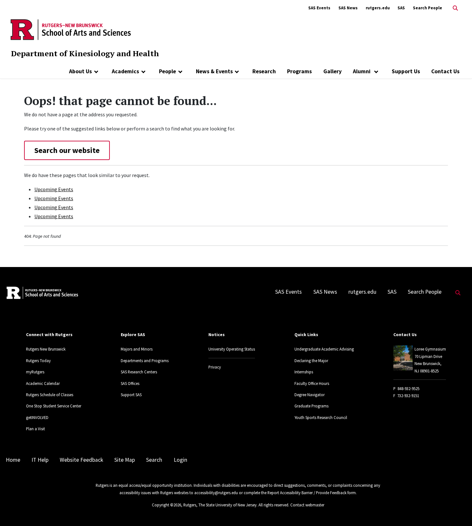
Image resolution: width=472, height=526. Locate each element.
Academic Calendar (43, 383)
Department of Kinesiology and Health (85, 53)
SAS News (348, 8)
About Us (80, 71)
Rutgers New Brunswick (46, 349)
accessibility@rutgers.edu (216, 492)
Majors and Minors (137, 349)
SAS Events (319, 8)
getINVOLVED (37, 417)
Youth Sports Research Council (320, 417)
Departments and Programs (145, 360)
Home (13, 459)
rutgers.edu (378, 8)
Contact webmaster (307, 504)
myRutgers (35, 371)
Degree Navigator (309, 394)
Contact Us (445, 71)
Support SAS (131, 394)
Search (154, 459)
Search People (427, 8)
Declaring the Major (311, 360)
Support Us (406, 71)
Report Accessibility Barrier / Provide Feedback (306, 492)
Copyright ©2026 (166, 504)
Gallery (332, 71)
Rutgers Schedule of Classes (49, 394)
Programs (299, 71)
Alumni (362, 71)
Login (180, 459)
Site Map (124, 459)
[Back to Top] (458, 510)
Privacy (214, 367)
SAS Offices (130, 383)
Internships (303, 371)
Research (264, 71)
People (167, 71)
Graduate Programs (311, 405)
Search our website (67, 150)
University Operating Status (231, 349)
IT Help (39, 459)
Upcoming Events (53, 189)
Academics (125, 71)
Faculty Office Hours (311, 383)
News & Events (214, 71)
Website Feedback (81, 459)
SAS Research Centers (139, 371)
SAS (401, 8)
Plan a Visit (35, 428)
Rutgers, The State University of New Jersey (220, 504)
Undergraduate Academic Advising (324, 349)
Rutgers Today (38, 360)
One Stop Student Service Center (53, 405)
